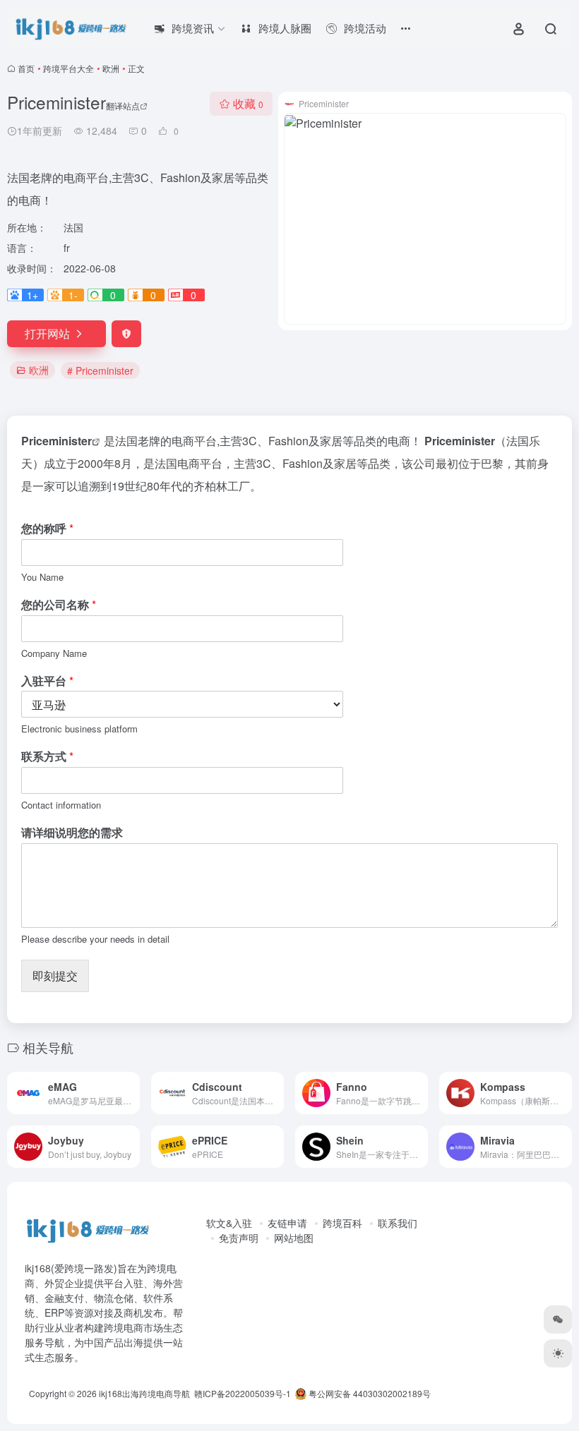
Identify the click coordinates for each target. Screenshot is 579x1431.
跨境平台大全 (68, 68)
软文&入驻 (229, 1223)
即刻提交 (55, 975)
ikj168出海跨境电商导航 (144, 1393)
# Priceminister (100, 370)
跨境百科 (342, 1223)
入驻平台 (47, 681)
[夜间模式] (558, 1353)
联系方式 (47, 756)
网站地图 (294, 1238)
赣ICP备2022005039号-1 (241, 1393)
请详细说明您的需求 (72, 833)
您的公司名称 (58, 605)
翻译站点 (123, 105)
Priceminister (56, 441)
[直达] (132, 1093)
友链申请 (287, 1223)
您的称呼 (47, 528)
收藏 (248, 103)
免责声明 (238, 1238)
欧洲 (110, 68)
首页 (26, 68)
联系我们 (397, 1223)
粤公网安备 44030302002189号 (368, 1393)
